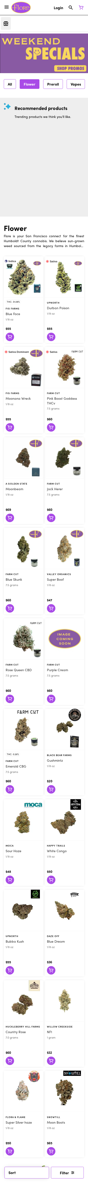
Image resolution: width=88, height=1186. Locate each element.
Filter (64, 1172)
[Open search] (71, 7)
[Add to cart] (10, 337)
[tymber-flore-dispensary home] (21, 7)
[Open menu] (6, 7)
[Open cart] (80, 7)
